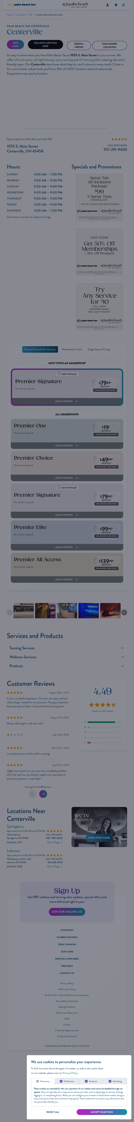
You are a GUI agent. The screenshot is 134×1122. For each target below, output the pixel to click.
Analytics (93, 1081)
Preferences (69, 1081)
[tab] (43, 1081)
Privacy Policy (70, 1073)
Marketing (117, 1081)
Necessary (45, 1081)
